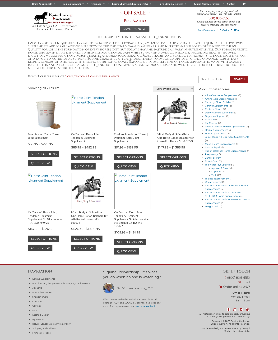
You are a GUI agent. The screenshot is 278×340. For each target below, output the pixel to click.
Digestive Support (215, 116)
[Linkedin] (241, 309)
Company (96, 3)
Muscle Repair (213, 147)
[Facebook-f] (228, 309)
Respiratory (211, 154)
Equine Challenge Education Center (130, 3)
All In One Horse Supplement (221, 95)
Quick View (40, 163)
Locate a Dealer (40, 315)
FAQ (34, 310)
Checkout (225, 30)
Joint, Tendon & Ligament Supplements (227, 136)
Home (32, 76)
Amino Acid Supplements (219, 98)
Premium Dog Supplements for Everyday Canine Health (61, 283)
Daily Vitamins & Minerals (219, 112)
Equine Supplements (43, 279)
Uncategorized (213, 182)
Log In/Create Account (206, 30)
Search (239, 79)
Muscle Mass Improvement (220, 144)
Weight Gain (212, 206)
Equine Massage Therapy (206, 3)
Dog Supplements (72, 3)
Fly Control (211, 123)
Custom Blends (213, 109)
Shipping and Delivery (44, 328)
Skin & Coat (211, 161)
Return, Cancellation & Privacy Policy (51, 324)
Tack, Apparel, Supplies (171, 3)
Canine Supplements (216, 105)
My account (38, 319)
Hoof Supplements (215, 133)
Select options (44, 154)
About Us (37, 288)
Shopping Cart (40, 297)
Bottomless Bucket (42, 292)
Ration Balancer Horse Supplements (225, 150)
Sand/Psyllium (213, 157)
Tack (214, 175)
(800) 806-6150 (219, 18)
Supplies (216, 171)
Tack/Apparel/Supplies (217, 164)
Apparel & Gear (219, 168)
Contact (231, 3)
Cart (237, 30)
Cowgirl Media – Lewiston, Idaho (237, 329)
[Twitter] (247, 309)
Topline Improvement (217, 178)
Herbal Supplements (216, 130)
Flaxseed (210, 119)
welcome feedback (145, 306)
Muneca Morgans (41, 333)
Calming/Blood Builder (218, 102)
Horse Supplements (42, 3)
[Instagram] (234, 309)
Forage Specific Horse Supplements (225, 126)
